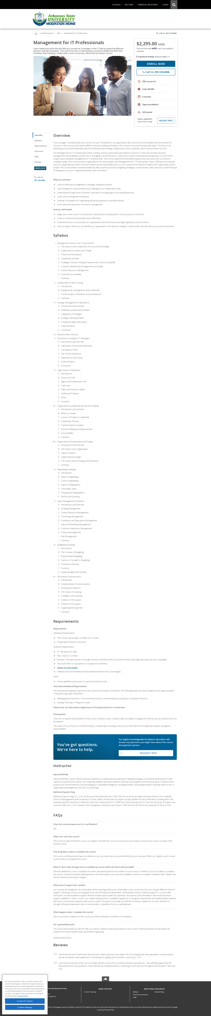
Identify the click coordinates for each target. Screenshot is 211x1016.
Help (135, 997)
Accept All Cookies (25, 1001)
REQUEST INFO (166, 120)
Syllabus (38, 140)
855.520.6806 (39, 180)
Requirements (41, 146)
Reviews (38, 162)
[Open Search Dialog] (173, 4)
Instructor (39, 151)
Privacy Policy (109, 1010)
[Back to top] (105, 988)
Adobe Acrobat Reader (67, 667)
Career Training (90, 992)
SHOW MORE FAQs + (62, 938)
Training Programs (47, 33)
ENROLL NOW (156, 64)
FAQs (37, 156)
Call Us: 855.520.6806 (166, 33)
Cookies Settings (25, 1007)
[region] (25, 994)
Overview (38, 135)
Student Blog (159, 992)
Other (59, 33)
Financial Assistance (140, 994)
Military (135, 992)
